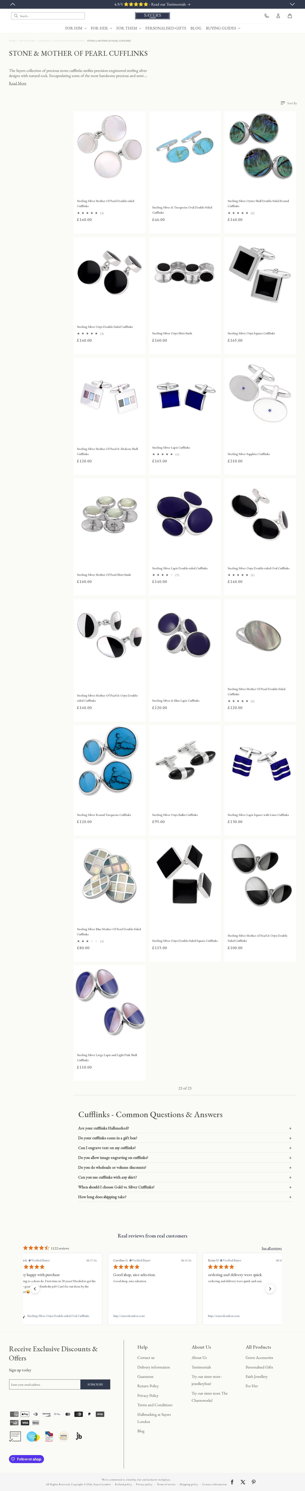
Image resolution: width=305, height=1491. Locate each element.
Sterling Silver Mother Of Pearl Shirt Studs (104, 575)
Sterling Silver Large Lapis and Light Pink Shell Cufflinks (107, 1057)
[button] (75, 28)
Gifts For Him (27, 40)
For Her (252, 1385)
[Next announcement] (292, 4)
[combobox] (48, 15)
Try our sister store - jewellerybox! (207, 1380)
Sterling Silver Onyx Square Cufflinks (251, 333)
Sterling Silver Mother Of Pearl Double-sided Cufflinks (105, 203)
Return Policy (148, 1385)
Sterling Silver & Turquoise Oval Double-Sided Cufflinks (182, 209)
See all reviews (272, 1248)
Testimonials (201, 1367)
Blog (140, 1430)
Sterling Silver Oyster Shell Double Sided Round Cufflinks (258, 203)
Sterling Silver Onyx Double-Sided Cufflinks (105, 327)
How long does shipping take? (185, 1196)
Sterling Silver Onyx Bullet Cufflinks (175, 815)
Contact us (146, 1357)
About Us (199, 1357)
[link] (58, 1315)
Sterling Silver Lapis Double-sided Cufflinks (180, 568)
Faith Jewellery (257, 1376)
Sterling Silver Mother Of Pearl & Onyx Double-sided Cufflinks (107, 698)
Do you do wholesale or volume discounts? (185, 1167)
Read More (17, 83)
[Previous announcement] (13, 4)
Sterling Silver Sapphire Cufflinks (249, 454)
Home (12, 40)
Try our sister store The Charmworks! (210, 1397)
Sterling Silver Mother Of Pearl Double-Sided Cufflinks (256, 691)
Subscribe (95, 1384)
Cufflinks (44, 40)
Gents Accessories (259, 1357)
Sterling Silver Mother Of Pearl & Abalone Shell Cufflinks (107, 451)
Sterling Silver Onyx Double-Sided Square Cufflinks (185, 941)
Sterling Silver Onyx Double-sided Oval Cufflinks (259, 568)
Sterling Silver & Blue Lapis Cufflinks (175, 701)
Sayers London (102, 1484)
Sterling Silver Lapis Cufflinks (171, 447)
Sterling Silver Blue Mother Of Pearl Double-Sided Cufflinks (109, 931)
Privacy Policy (148, 1395)
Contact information (214, 1484)
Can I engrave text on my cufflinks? (185, 1147)
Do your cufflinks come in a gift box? (185, 1137)
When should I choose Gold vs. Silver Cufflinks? (185, 1186)
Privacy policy (144, 1484)
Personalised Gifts (259, 1367)
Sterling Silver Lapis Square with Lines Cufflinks (258, 815)
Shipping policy (189, 1484)
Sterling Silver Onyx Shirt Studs (172, 333)
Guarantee (145, 1376)
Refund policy (123, 1484)
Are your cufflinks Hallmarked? (185, 1128)
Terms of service (166, 1484)
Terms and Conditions (154, 1404)
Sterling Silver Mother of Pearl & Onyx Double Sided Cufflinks (257, 938)
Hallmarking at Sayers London (154, 1418)
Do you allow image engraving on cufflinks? (185, 1157)
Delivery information (153, 1367)
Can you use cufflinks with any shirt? (185, 1177)
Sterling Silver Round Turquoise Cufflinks (104, 815)
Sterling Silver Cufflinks (69, 40)
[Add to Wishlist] (140, 178)
